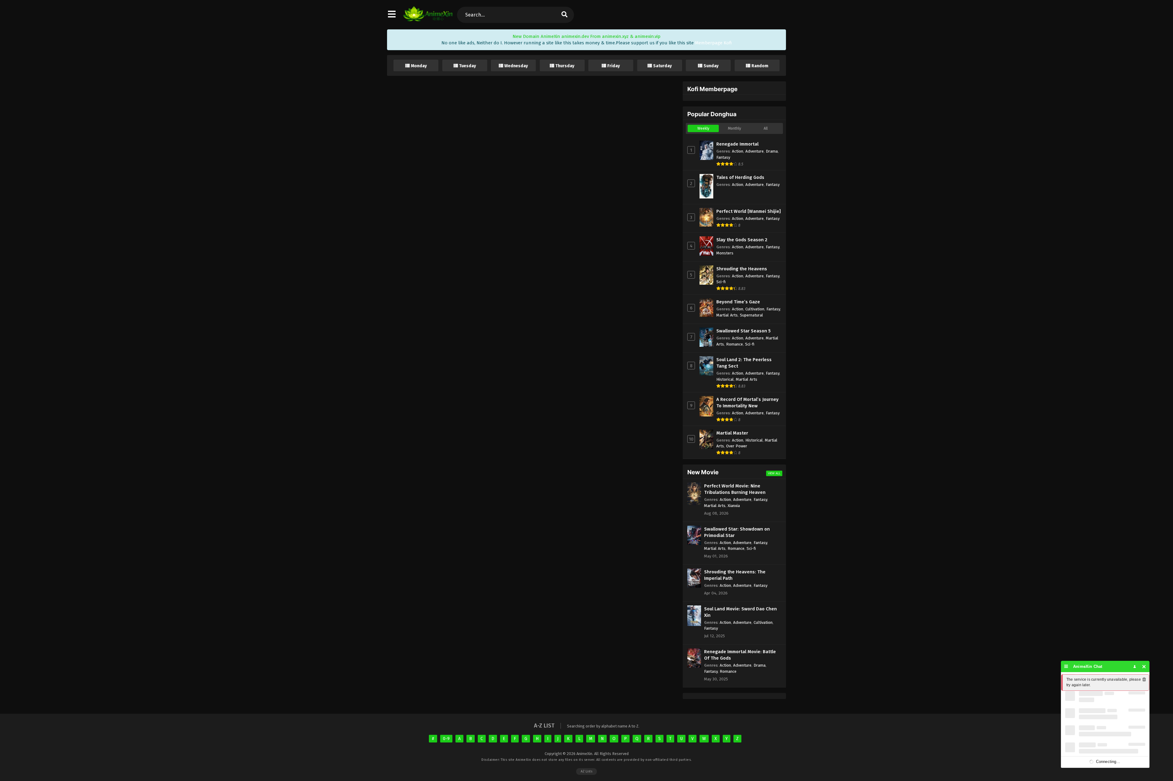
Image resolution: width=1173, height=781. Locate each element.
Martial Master (732, 433)
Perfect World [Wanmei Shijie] (748, 211)
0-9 (446, 738)
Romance (734, 344)
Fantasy (723, 157)
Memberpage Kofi (713, 43)
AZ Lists (586, 771)
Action (737, 151)
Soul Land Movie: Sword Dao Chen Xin (740, 612)
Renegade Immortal (737, 144)
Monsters (724, 253)
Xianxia (734, 505)
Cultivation (754, 309)
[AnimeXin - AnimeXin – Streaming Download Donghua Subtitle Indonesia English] (428, 20)
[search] (564, 15)
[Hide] (1144, 666)
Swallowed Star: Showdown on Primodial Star (737, 532)
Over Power (736, 446)
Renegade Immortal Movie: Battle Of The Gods (740, 655)
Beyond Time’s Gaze (738, 302)
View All (774, 473)
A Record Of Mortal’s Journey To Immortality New (747, 403)
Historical (725, 379)
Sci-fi (721, 281)
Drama (772, 151)
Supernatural (751, 315)
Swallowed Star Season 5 (743, 331)
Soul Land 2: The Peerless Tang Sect (744, 363)
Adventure (754, 151)
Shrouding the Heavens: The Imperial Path (735, 575)
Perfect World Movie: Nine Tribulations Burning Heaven (735, 489)
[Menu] (1066, 666)
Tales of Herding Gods (740, 177)
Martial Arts (727, 315)
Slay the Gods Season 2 (741, 239)
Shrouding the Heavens (741, 269)
